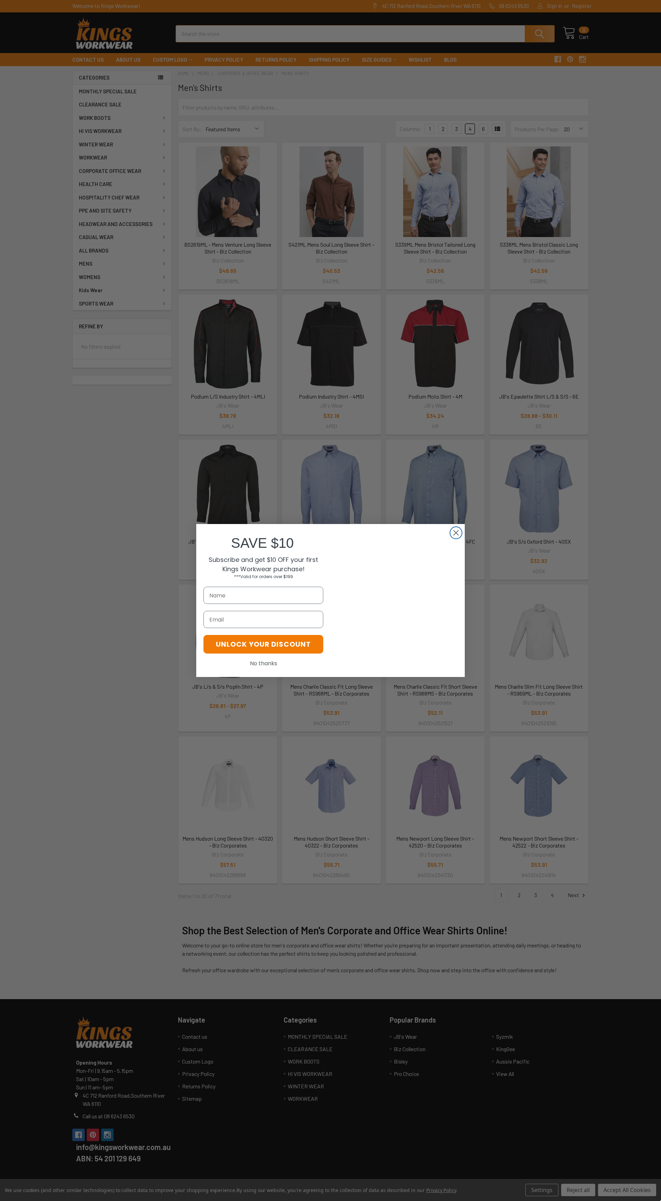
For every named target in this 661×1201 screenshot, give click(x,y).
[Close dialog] (456, 533)
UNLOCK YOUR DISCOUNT (263, 644)
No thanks (263, 663)
